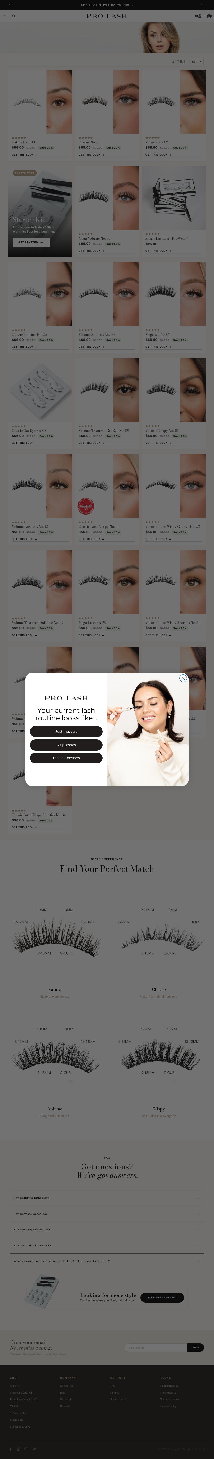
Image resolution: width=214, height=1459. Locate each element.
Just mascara (66, 731)
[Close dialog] (183, 678)
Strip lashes (66, 745)
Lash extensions (66, 758)
